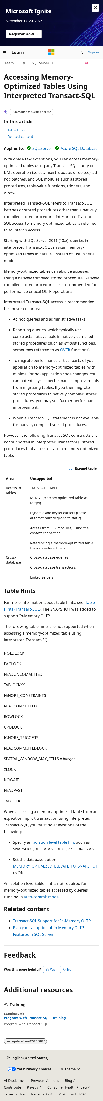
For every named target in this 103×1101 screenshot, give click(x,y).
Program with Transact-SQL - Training (35, 1018)
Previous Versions (45, 1080)
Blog (68, 1080)
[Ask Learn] (87, 63)
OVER (65, 350)
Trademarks (39, 1094)
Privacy (32, 1087)
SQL (23, 63)
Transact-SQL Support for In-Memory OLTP (52, 921)
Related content (20, 136)
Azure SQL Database (79, 148)
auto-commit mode (41, 897)
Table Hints (17, 130)
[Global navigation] (5, 52)
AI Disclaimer (14, 1080)
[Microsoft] (51, 52)
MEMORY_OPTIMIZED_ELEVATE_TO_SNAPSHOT (55, 866)
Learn (9, 63)
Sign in (93, 52)
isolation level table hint (53, 842)
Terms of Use (14, 1094)
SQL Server (40, 63)
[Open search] (81, 52)
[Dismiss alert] (95, 8)
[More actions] (95, 63)
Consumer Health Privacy (67, 1087)
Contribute (12, 1087)
